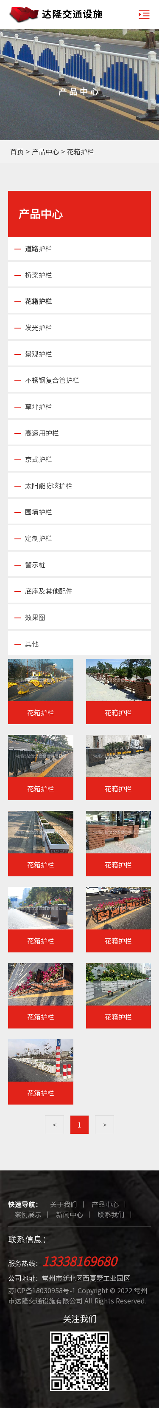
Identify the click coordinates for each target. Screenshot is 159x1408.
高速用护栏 (42, 433)
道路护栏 (38, 248)
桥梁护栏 (38, 275)
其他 (32, 643)
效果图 (35, 617)
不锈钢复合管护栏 (52, 380)
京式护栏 (38, 459)
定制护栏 (38, 538)
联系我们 (111, 1214)
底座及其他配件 (49, 591)
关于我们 (63, 1204)
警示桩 (35, 564)
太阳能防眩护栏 (49, 485)
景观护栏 (38, 354)
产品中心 (45, 151)
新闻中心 (69, 1214)
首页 (17, 151)
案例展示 (28, 1214)
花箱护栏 (80, 151)
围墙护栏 (38, 512)
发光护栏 (38, 327)
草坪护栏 (38, 406)
